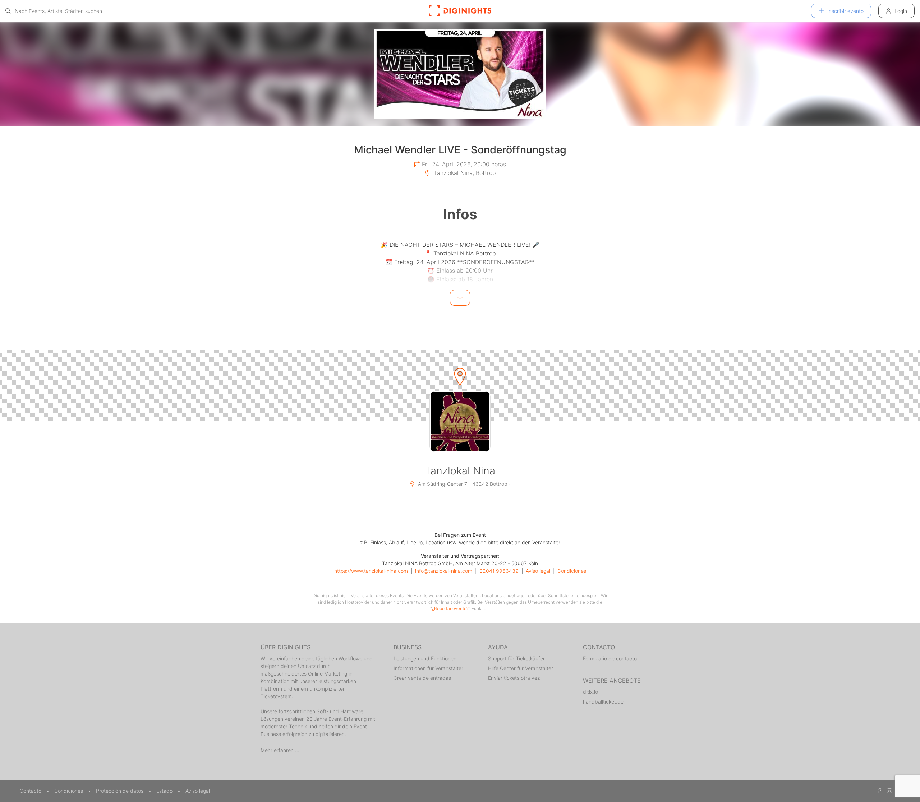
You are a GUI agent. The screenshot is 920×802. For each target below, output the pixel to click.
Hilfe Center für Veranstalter (520, 668)
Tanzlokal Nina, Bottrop (464, 172)
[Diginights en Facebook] (878, 791)
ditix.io (590, 692)
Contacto (31, 791)
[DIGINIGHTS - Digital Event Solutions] (460, 11)
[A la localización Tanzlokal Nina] (460, 421)
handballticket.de (603, 702)
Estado (165, 791)
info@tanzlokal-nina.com (443, 571)
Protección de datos (120, 791)
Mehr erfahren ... (280, 750)
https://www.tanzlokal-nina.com (371, 571)
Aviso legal (538, 571)
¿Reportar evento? (450, 608)
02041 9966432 (499, 571)
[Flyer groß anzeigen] (460, 74)
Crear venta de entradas (422, 678)
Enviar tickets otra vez (514, 678)
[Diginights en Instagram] (888, 791)
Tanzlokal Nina (460, 470)
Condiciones (571, 571)
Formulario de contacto (610, 658)
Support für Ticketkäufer (516, 658)
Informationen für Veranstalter (428, 668)
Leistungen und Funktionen (425, 658)
